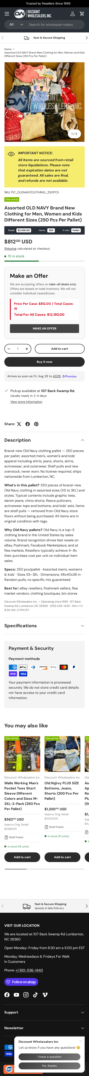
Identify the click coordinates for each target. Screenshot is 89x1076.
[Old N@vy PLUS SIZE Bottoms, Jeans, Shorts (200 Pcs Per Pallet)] (62, 754)
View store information (26, 402)
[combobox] (44, 24)
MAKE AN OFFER (44, 328)
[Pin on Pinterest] (36, 424)
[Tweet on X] (19, 424)
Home (7, 49)
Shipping (10, 248)
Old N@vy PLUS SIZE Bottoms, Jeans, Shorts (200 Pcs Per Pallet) (61, 791)
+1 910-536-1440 (29, 970)
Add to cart (59, 349)
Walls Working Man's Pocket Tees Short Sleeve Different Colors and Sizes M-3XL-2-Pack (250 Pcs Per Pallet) (22, 796)
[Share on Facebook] (27, 424)
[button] (82, 13)
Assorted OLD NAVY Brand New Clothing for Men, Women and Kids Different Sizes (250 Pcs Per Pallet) (44, 54)
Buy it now (44, 362)
